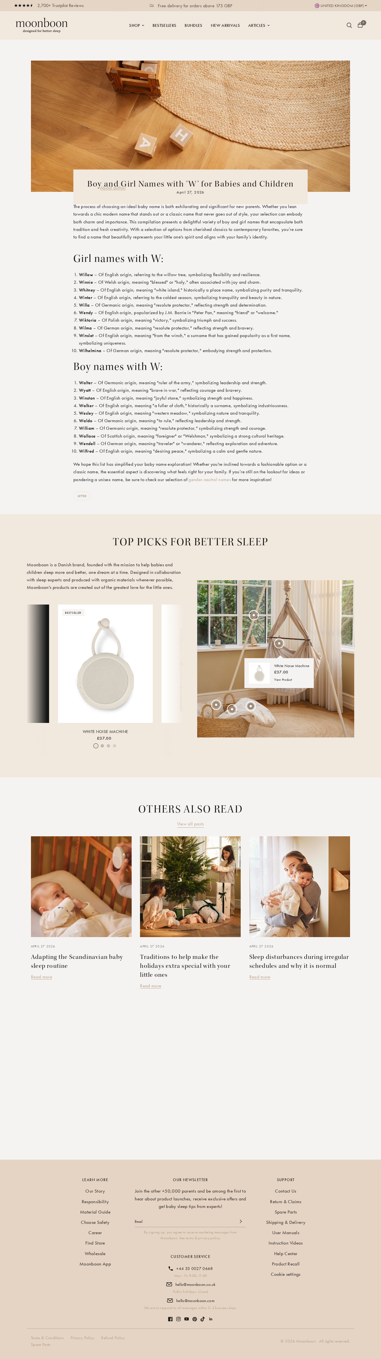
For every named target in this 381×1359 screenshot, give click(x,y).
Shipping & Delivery (285, 1222)
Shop (134, 25)
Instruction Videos (286, 1243)
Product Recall (286, 1264)
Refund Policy (113, 1338)
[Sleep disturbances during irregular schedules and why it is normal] (299, 886)
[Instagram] (178, 1316)
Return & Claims (285, 1201)
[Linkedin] (211, 1316)
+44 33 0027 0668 (194, 1268)
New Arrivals (225, 25)
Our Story (95, 1191)
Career (95, 1232)
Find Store (95, 1243)
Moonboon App (95, 1264)
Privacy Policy (83, 1338)
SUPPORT (286, 1180)
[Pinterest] (194, 1316)
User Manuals (285, 1232)
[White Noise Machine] (105, 664)
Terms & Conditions (47, 1338)
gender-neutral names (210, 479)
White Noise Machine (105, 732)
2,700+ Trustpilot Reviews (60, 5)
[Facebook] (170, 1316)
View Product (283, 680)
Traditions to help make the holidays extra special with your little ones (185, 966)
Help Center (286, 1253)
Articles (257, 25)
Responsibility (95, 1201)
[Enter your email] (240, 1221)
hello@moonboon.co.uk (195, 1284)
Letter (82, 496)
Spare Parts (286, 1212)
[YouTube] (186, 1316)
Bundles (193, 25)
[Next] (174, 663)
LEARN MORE (95, 1180)
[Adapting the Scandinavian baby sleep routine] (81, 886)
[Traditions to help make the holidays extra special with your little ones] (190, 886)
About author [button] (113, 187)
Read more (41, 977)
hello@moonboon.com (195, 1300)
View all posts (190, 824)
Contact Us (285, 1191)
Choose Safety (95, 1222)
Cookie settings (285, 1274)
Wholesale (95, 1253)
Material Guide (95, 1212)
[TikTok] (203, 1316)
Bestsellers (165, 25)
